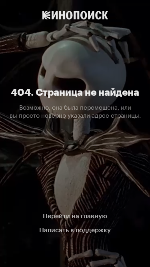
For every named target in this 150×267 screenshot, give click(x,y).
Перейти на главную (75, 216)
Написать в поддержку (75, 230)
